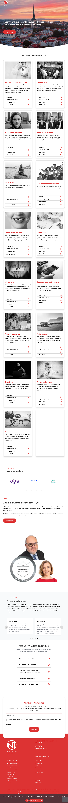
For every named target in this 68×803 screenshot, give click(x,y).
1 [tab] (30, 638)
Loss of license (10, 767)
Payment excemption (12, 334)
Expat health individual (12, 763)
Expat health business (12, 765)
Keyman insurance (11, 432)
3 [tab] (35, 638)
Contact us (9, 32)
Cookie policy (38, 765)
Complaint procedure (40, 770)
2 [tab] (32, 638)
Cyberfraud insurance (12, 778)
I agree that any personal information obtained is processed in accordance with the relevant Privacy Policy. (34, 720)
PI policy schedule (39, 767)
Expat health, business (45, 132)
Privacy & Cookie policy (36, 800)
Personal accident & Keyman (13, 770)
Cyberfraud (9, 382)
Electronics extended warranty (48, 282)
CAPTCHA (8, 724)
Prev (6, 627)
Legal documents (39, 772)
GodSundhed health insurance (48, 183)
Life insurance (10, 282)
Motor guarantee (43, 334)
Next (61, 627)
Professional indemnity (45, 382)
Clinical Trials (41, 232)
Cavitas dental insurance (13, 232)
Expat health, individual (13, 132)
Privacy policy (38, 763)
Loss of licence (42, 82)
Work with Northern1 (40, 782)
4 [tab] (37, 638)
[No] (66, 798)
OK (27, 800)
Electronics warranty (11, 772)
